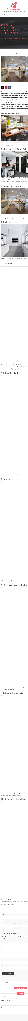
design (3, 914)
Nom (3, 960)
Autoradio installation (6, 1000)
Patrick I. (23, 53)
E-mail (23, 960)
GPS (2, 1007)
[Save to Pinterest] (6, 87)
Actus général (4, 996)
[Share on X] (2, 87)
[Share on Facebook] (9, 87)
